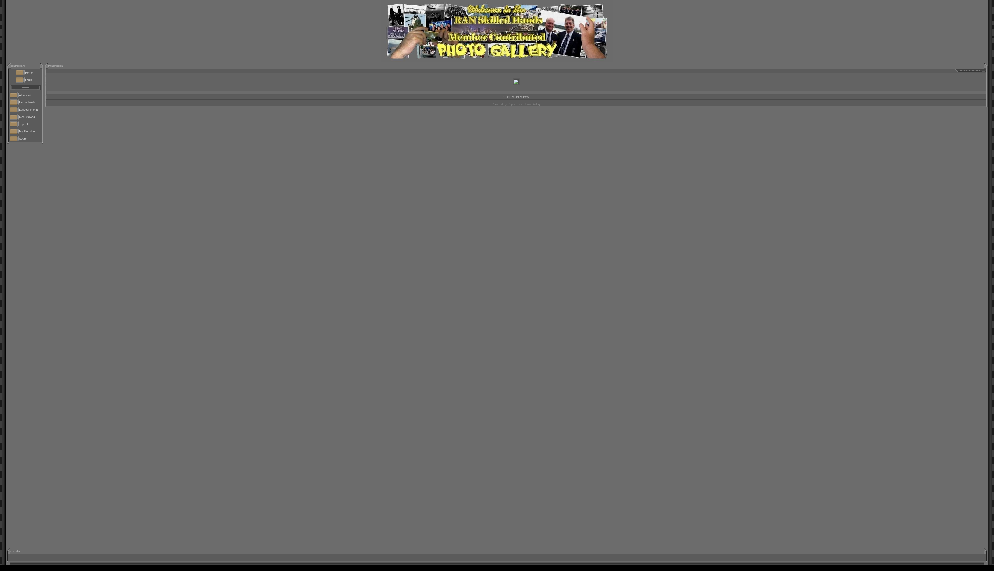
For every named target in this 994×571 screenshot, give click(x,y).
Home (29, 72)
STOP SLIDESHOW (516, 93)
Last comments (29, 109)
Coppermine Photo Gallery (524, 100)
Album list (25, 95)
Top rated (25, 124)
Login (28, 79)
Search (23, 138)
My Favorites (27, 131)
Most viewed (27, 116)
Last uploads (27, 102)
